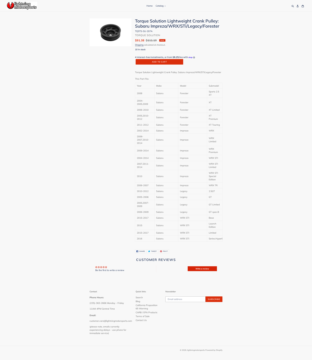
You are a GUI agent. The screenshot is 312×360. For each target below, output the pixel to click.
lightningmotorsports (196, 350)
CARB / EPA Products (146, 312)
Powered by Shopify (213, 350)
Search (139, 297)
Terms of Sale (143, 316)
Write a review (202, 268)
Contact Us (141, 320)
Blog (138, 301)
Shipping (139, 45)
